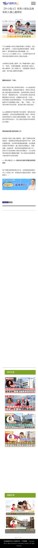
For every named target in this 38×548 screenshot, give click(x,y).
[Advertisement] (19, 290)
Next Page (19, 195)
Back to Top (18, 537)
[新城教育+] (10, 3)
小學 (10, 202)
